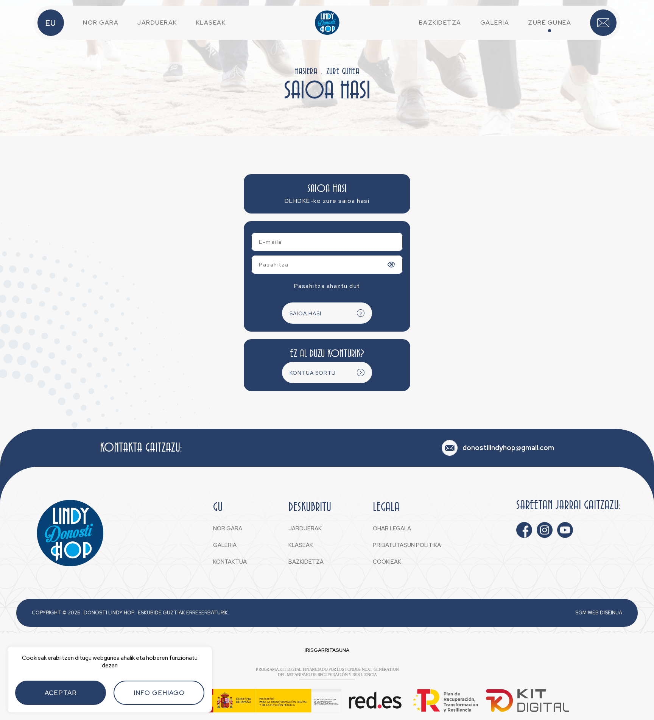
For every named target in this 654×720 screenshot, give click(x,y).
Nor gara (100, 22)
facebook (524, 530)
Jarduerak (157, 22)
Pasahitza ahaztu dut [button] (327, 286)
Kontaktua (603, 22)
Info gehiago (159, 693)
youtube (565, 530)
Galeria (494, 22)
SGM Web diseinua (598, 612)
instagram (545, 530)
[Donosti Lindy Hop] (327, 22)
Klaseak (211, 22)
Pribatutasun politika (407, 545)
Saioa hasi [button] (305, 313)
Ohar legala (392, 528)
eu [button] (50, 23)
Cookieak (387, 561)
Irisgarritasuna (327, 650)
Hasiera (306, 71)
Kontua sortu (313, 372)
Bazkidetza (440, 22)
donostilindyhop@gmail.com (508, 447)
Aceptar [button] (61, 693)
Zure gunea (549, 22)
